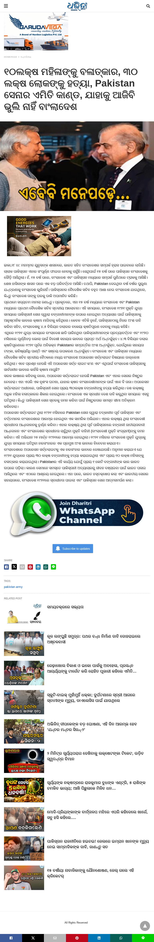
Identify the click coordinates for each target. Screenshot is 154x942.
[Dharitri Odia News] (77, 6)
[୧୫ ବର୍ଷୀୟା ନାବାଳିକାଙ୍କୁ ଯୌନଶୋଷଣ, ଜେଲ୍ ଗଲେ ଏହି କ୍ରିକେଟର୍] (24, 878)
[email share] (22, 567)
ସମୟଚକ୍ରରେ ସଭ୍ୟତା (65, 607)
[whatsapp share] (45, 567)
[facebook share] (6, 567)
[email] (55, 938)
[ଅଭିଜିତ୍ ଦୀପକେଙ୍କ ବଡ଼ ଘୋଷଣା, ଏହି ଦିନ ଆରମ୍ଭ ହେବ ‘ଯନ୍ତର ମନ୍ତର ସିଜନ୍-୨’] (24, 731)
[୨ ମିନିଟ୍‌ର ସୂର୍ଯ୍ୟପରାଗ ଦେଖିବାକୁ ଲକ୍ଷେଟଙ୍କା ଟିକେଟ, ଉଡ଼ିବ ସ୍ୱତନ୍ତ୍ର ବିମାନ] (24, 760)
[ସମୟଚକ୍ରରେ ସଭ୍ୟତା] (24, 614)
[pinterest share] (30, 567)
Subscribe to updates (76, 548)
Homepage (10, 57)
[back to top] (145, 926)
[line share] (53, 567)
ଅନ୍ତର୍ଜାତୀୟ (26, 57)
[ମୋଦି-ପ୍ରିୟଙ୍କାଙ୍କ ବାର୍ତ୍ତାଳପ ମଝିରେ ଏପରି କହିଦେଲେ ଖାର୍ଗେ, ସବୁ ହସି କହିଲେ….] (24, 819)
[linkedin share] (38, 567)
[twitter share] (14, 567)
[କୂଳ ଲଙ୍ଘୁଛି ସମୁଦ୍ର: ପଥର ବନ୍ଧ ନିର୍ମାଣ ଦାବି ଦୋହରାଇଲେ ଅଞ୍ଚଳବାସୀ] (24, 643)
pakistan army (13, 586)
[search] (148, 6)
